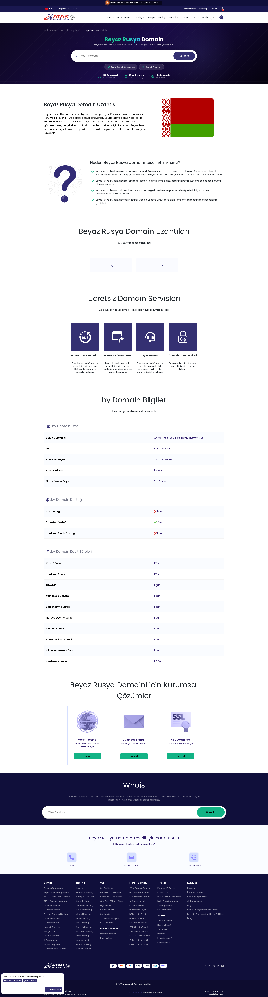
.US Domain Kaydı (137, 909)
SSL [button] (195, 17)
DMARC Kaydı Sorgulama (169, 896)
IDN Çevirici (49, 931)
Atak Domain (50, 30)
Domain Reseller (108, 933)
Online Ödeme (194, 901)
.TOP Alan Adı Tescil (138, 927)
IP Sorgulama (50, 940)
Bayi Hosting (106, 938)
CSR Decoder (106, 922)
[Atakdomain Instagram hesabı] (214, 966)
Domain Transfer (153, 67)
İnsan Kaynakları (195, 892)
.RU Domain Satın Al (138, 944)
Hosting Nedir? (164, 925)
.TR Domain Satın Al (138, 940)
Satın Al (87, 756)
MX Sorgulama (164, 909)
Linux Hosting (82, 922)
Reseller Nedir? (164, 942)
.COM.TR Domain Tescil (140, 935)
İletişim (190, 918)
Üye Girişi (203, 8)
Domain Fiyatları (52, 918)
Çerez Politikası (30, 981)
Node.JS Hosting (84, 927)
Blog (75, 8)
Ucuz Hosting (82, 901)
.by (111, 265)
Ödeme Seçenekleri (197, 896)
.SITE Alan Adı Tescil (138, 931)
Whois (205, 17)
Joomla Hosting (83, 940)
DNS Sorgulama (51, 935)
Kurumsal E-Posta (166, 888)
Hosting (79, 888)
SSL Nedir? (162, 929)
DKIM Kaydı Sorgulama (168, 901)
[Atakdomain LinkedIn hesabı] (218, 966)
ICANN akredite (135, 992)
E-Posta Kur (163, 892)
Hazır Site (173, 17)
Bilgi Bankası (64, 8)
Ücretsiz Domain (52, 927)
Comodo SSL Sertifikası (111, 896)
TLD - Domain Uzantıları (55, 901)
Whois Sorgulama (52, 944)
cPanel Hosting (83, 914)
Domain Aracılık (51, 922)
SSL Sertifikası (106, 888)
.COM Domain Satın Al (139, 888)
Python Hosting (83, 944)
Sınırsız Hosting (83, 918)
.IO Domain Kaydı (137, 905)
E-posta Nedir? (164, 938)
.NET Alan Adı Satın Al (139, 892)
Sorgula (184, 55)
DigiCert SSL (106, 905)
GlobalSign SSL (107, 909)
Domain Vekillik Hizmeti (55, 948)
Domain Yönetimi (52, 909)
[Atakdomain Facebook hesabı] (205, 966)
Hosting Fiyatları (83, 948)
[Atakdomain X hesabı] (209, 966)
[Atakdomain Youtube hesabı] (222, 966)
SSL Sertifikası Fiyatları (110, 918)
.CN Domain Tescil (138, 922)
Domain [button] (108, 17)
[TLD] (221, 17)
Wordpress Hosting (156, 17)
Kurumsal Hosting (84, 892)
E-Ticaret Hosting (84, 931)
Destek (214, 8)
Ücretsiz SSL (163, 933)
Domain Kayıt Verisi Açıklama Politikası (205, 914)
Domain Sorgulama (70, 30)
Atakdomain (128, 984)
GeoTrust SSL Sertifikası (111, 901)
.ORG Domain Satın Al (139, 896)
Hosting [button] (138, 17)
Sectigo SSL (105, 914)
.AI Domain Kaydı (137, 901)
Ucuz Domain (123, 17)
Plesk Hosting (82, 935)
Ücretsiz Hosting (84, 909)
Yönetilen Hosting (84, 905)
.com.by (157, 265)
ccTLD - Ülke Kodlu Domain (57, 896)
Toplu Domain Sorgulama (123, 67)
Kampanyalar (190, 8)
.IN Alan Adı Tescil (137, 918)
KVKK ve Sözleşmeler (12, 981)
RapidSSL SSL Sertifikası (111, 892)
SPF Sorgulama (164, 905)
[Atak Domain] (59, 17)
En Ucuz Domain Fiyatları (56, 914)
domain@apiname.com (75, 994)
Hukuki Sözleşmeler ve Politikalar (202, 909)
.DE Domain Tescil (137, 914)
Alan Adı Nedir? (164, 920)
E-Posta (185, 17)
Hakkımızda (192, 888)
